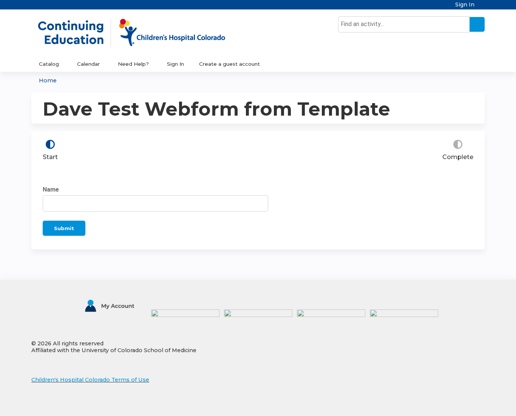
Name (51, 189)
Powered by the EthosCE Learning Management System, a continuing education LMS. (458, 403)
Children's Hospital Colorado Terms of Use (90, 379)
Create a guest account (229, 64)
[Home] (139, 32)
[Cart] (482, 7)
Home (48, 80)
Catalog (49, 64)
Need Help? (133, 64)
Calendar (88, 64)
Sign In (464, 5)
